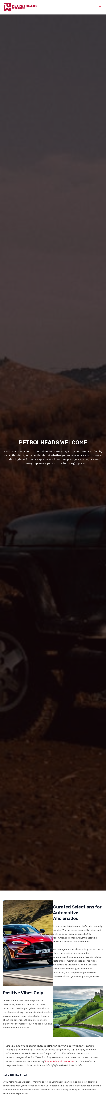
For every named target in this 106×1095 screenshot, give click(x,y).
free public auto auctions (59, 1061)
